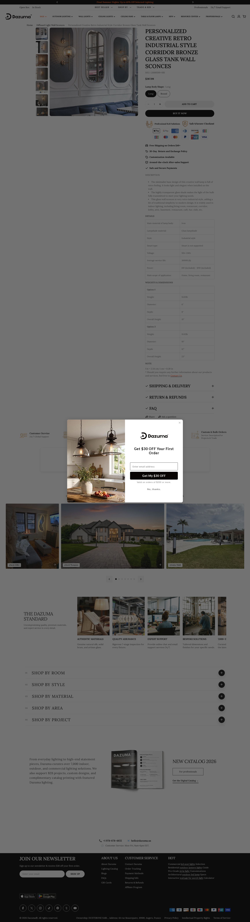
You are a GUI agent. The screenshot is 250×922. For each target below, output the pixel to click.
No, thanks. (154, 489)
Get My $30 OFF (154, 475)
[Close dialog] (179, 422)
